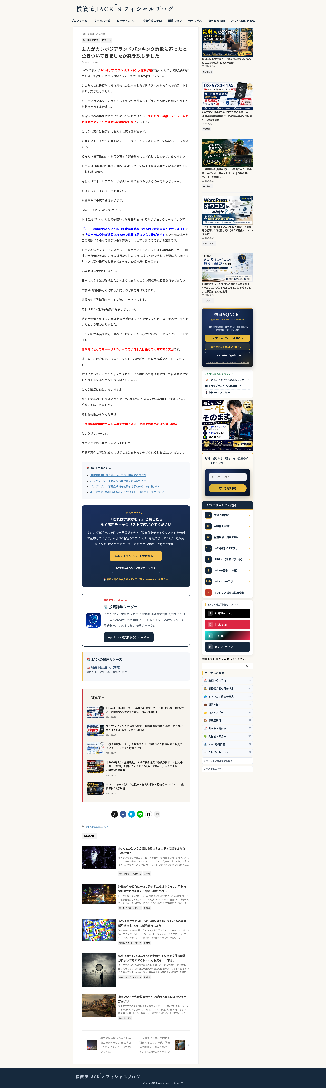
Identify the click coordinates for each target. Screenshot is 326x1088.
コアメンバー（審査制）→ (227, 355)
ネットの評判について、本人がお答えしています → (227, 362)
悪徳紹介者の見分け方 (227, 688)
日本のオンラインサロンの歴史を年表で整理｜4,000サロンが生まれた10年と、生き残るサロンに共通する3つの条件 (227, 287)
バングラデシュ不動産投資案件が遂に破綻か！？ (118, 481)
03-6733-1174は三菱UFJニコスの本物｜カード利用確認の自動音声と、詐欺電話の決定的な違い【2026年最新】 (145, 710)
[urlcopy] (157, 814)
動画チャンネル (126, 21)
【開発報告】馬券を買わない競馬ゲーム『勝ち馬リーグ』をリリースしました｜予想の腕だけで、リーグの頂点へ (227, 173)
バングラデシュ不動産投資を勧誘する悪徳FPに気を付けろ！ (125, 486)
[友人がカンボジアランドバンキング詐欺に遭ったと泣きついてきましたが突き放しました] (131, 814)
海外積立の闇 (216, 21)
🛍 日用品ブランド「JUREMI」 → (223, 385)
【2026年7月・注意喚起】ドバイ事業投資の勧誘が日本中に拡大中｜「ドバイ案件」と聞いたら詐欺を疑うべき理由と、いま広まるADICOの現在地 (145, 766)
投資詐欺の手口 (152, 21)
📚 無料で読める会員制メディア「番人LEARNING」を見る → (135, 579)
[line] (140, 814)
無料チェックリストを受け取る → (136, 556)
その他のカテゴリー (216, 769)
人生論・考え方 (227, 736)
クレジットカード (227, 752)
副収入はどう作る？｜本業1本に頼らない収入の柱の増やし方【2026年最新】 (226, 60)
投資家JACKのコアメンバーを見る (136, 568)
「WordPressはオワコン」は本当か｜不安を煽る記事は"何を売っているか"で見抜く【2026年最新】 (227, 230)
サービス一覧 (102, 21)
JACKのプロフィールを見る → (227, 338)
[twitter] (114, 814)
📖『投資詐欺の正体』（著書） (104, 667)
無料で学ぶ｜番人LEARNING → (227, 346)
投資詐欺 (105, 826)
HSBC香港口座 (227, 744)
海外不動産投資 (92, 826)
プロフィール (79, 21)
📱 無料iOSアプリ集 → (217, 392)
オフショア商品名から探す (219, 760)
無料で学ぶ (195, 21)
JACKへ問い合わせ (243, 21)
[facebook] (123, 814)
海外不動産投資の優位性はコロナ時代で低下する (118, 475)
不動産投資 (227, 720)
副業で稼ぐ (175, 21)
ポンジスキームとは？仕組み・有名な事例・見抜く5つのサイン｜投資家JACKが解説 (145, 786)
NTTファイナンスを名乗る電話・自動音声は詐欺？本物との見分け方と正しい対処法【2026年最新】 (144, 728)
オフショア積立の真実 (227, 696)
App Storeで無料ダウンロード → (128, 637)
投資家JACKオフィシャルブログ (125, 9)
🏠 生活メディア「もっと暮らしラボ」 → (227, 379)
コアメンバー (227, 712)
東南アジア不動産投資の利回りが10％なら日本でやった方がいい (127, 492)
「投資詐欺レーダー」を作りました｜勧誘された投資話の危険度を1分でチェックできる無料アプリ (145, 746)
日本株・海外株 (227, 728)
